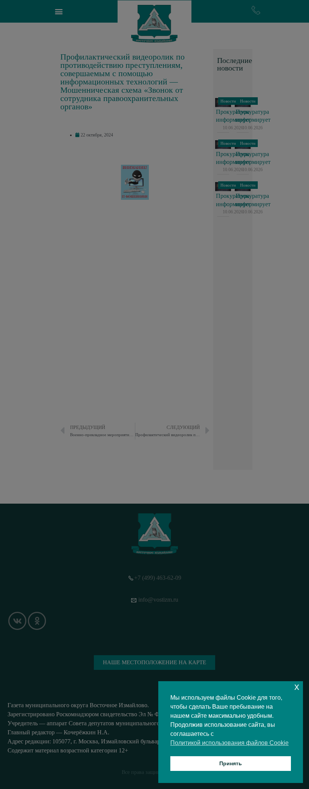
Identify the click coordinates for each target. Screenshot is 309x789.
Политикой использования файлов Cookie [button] (229, 743)
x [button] (296, 686)
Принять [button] (230, 763)
